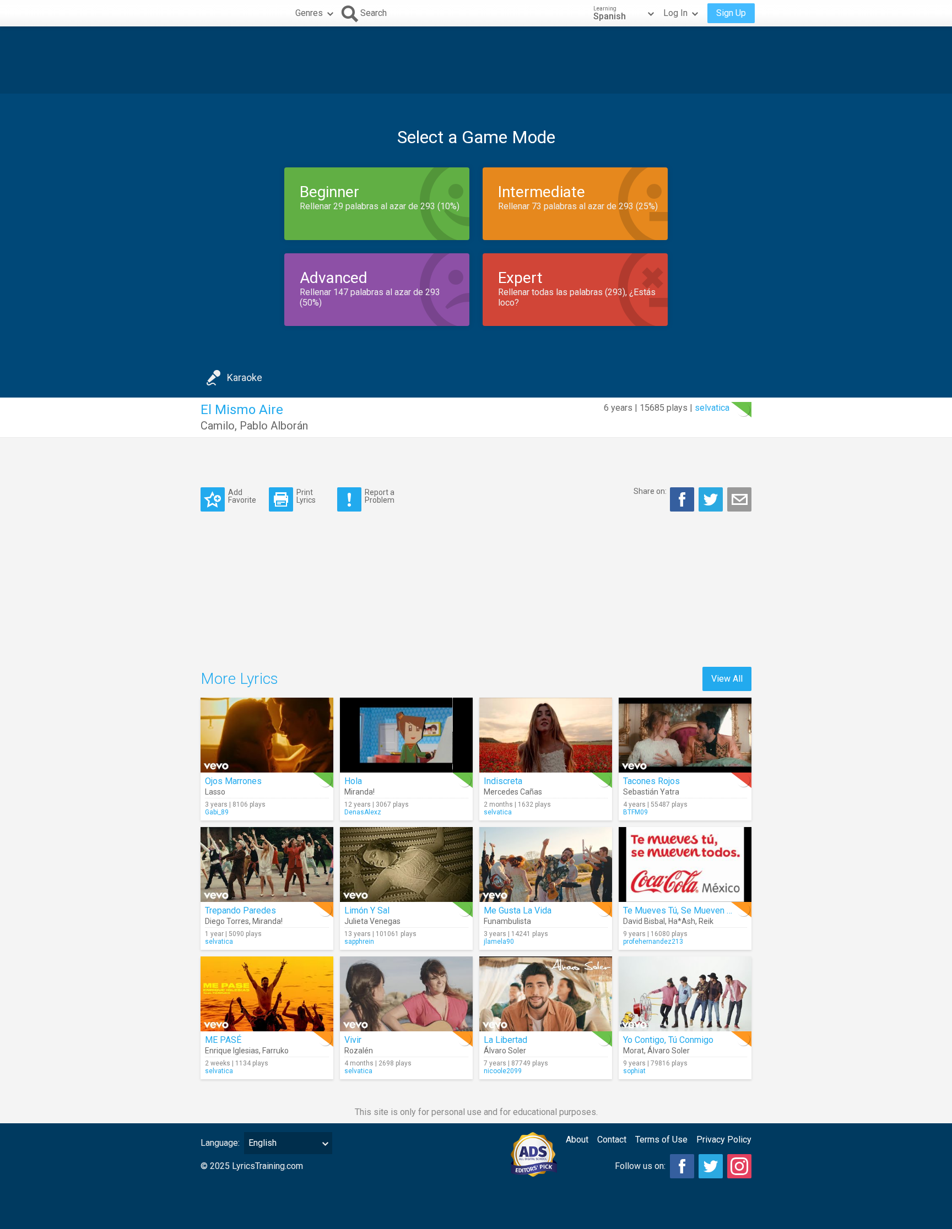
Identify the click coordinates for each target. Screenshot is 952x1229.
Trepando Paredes (240, 910)
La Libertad (505, 1040)
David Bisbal (644, 921)
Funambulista (507, 921)
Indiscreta (503, 781)
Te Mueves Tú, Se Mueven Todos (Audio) (702, 910)
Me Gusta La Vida (517, 910)
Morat (633, 1050)
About (577, 1139)
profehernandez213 (653, 941)
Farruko (275, 1050)
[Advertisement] (476, 60)
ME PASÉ (223, 1040)
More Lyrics (239, 679)
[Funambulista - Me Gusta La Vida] (545, 864)
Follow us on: (640, 1166)
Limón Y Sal (367, 910)
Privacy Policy (723, 1139)
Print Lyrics (306, 496)
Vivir (352, 1040)
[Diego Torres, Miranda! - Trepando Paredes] (267, 864)
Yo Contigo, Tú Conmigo (668, 1040)
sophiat (634, 1071)
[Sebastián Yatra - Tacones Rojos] (685, 735)
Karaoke (244, 377)
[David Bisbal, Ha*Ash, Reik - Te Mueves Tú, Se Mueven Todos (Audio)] (685, 864)
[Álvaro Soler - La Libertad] (545, 993)
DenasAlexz (362, 812)
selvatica (712, 408)
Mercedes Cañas (513, 791)
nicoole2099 (503, 1071)
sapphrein (359, 941)
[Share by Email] (739, 499)
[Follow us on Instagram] (739, 1166)
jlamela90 (499, 941)
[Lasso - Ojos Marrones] (267, 735)
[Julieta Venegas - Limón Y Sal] (406, 864)
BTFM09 (635, 812)
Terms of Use (661, 1139)
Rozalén (358, 1050)
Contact (611, 1139)
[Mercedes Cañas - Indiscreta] (545, 735)
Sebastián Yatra (651, 791)
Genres (309, 13)
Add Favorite (242, 496)
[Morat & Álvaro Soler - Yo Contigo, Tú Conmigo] (685, 993)
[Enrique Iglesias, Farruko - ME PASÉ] (267, 993)
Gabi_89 (217, 812)
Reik (706, 921)
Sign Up (731, 13)
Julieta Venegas (372, 921)
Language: (220, 1143)
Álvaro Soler (505, 1050)
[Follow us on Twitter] (711, 1166)
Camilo (218, 425)
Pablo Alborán (274, 425)
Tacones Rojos (651, 781)
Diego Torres (227, 921)
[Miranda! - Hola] (406, 735)
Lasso (215, 791)
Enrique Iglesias (232, 1050)
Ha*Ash (681, 921)
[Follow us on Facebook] (682, 1166)
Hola (353, 781)
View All (727, 678)
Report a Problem (379, 496)
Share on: (650, 491)
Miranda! (359, 791)
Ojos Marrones (233, 781)
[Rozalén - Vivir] (406, 993)
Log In (675, 13)
